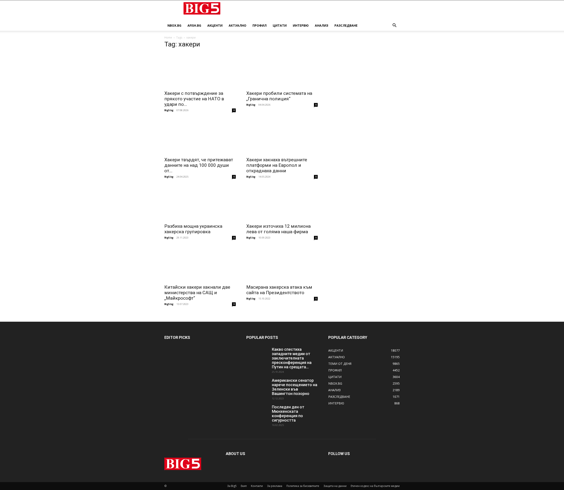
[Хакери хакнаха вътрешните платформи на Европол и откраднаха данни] (282, 136)
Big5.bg (168, 110)
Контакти (257, 486)
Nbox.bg (174, 25)
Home (168, 37)
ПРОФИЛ (259, 25)
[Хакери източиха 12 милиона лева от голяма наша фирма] (282, 203)
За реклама (274, 486)
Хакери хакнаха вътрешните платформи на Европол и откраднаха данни (276, 165)
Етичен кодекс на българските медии (375, 486)
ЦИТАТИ (280, 25)
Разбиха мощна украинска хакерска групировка (193, 229)
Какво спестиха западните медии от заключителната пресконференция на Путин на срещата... (292, 358)
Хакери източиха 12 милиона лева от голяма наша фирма (278, 229)
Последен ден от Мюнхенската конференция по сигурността (288, 413)
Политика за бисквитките (302, 486)
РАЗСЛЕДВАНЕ (346, 25)
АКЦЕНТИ (215, 25)
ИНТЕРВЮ (301, 25)
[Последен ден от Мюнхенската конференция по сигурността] (257, 412)
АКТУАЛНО (237, 25)
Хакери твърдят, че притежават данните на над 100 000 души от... (198, 165)
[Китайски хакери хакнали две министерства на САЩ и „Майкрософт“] (200, 264)
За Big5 (232, 486)
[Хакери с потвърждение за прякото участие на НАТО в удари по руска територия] (200, 70)
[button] (394, 26)
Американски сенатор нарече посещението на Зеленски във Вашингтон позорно (294, 387)
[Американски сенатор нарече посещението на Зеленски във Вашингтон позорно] (257, 386)
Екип (244, 486)
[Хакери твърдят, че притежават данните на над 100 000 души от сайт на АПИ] (200, 136)
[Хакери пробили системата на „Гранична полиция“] (282, 70)
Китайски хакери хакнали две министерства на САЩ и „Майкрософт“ (197, 292)
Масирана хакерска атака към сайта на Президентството (279, 289)
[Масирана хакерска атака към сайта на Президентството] (282, 264)
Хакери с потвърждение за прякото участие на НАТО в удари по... (194, 99)
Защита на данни (335, 486)
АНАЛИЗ (321, 25)
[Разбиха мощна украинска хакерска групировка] (200, 203)
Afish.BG (194, 25)
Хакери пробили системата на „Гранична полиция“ (279, 96)
